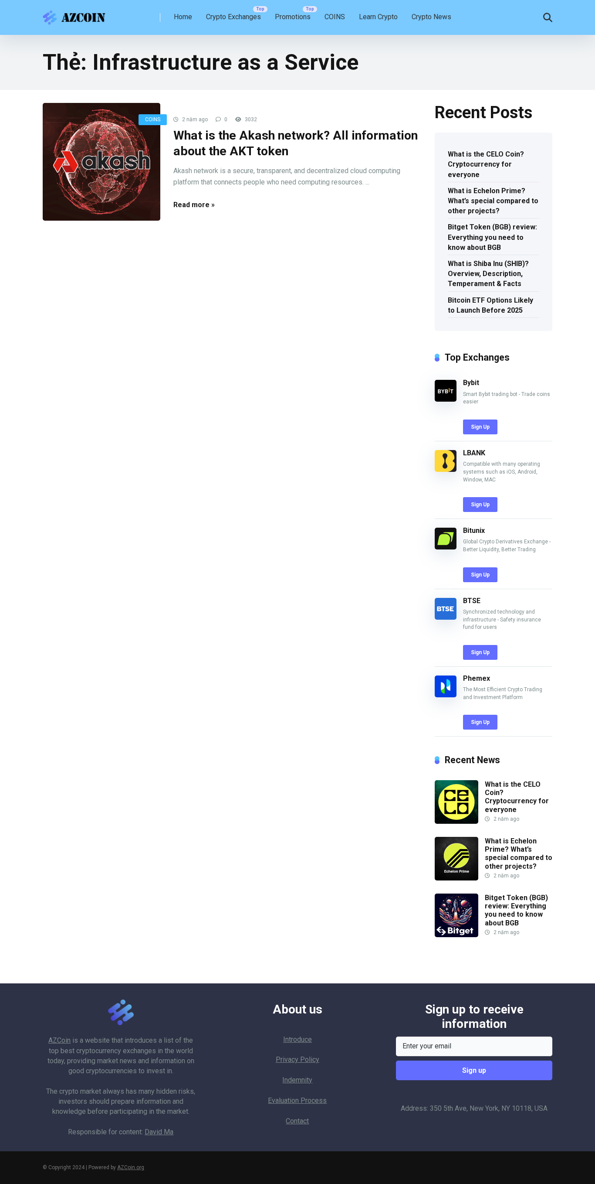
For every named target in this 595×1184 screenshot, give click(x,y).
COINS (335, 17)
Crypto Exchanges (233, 17)
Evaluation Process (297, 1100)
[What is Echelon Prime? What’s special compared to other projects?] (456, 878)
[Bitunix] (445, 547)
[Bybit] (445, 399)
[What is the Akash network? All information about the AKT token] (101, 162)
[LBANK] (445, 469)
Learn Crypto (378, 17)
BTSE (471, 601)
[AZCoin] (76, 14)
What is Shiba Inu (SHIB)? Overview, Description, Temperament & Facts (488, 273)
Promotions (293, 17)
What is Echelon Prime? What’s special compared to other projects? (493, 201)
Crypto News (431, 17)
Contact (297, 1121)
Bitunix (474, 530)
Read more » (194, 205)
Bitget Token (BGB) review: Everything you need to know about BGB (492, 237)
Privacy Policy (297, 1059)
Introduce (297, 1039)
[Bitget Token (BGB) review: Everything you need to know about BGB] (456, 935)
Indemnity (297, 1080)
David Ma (159, 1132)
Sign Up (480, 427)
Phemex (476, 678)
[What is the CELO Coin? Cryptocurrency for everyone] (456, 821)
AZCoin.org (130, 1167)
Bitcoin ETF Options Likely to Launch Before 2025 (490, 305)
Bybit (471, 383)
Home (183, 17)
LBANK (474, 453)
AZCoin (59, 1040)
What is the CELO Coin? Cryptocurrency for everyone (486, 164)
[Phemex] (445, 695)
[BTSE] (445, 617)
